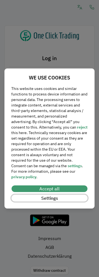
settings (75, 165)
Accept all (49, 188)
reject (82, 127)
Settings (49, 198)
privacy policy (23, 176)
